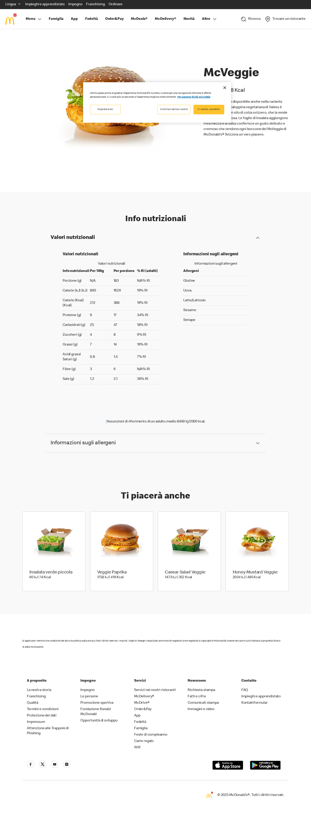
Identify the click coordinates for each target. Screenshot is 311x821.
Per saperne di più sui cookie (193, 97)
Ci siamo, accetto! (209, 109)
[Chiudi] (225, 88)
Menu (30, 19)
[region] (157, 102)
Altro (206, 19)
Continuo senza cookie (174, 109)
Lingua (10, 4)
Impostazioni (105, 109)
